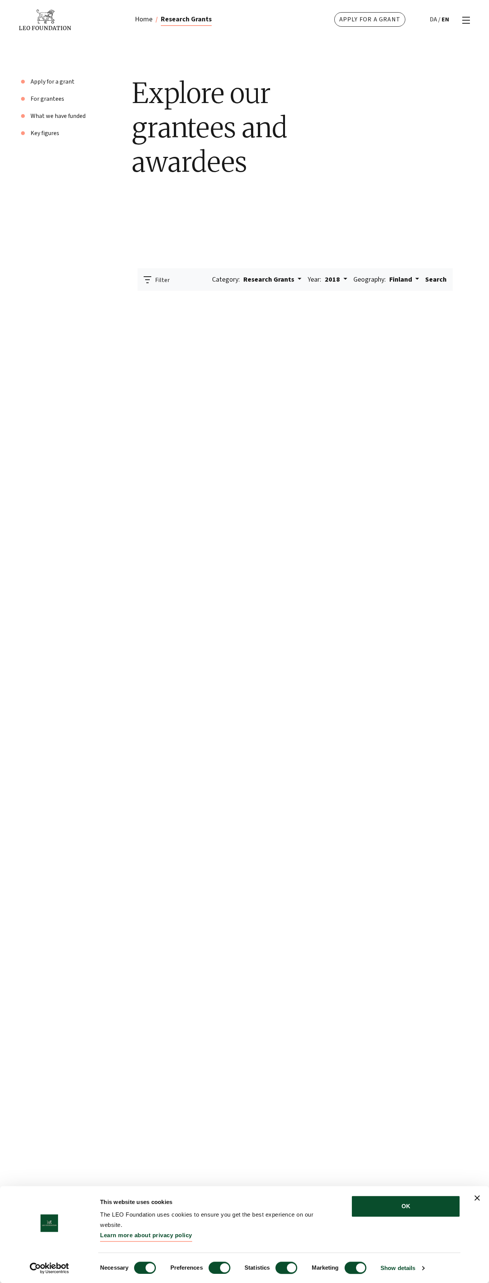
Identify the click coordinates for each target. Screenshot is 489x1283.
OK (406, 1206)
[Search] (442, 301)
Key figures (45, 133)
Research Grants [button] (254, 279)
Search (436, 279)
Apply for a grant (369, 19)
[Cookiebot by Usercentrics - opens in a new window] (49, 1268)
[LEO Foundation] (65, 20)
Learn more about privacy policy (146, 1235)
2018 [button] (325, 279)
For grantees (47, 99)
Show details (398, 1268)
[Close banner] (477, 1198)
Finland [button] (383, 279)
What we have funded (58, 116)
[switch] (219, 1268)
